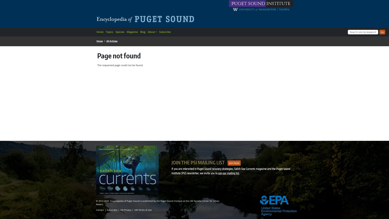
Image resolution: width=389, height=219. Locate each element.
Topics (109, 32)
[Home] (146, 19)
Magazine (132, 32)
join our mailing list (228, 173)
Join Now (234, 163)
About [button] (151, 32)
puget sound (248, 3)
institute (278, 3)
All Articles (111, 41)
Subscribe (165, 32)
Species (120, 32)
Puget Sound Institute (171, 201)
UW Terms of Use (143, 210)
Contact (100, 210)
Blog (142, 32)
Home (99, 32)
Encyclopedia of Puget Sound (125, 201)
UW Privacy (125, 210)
